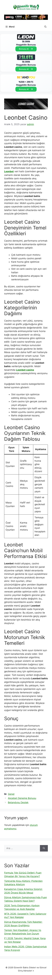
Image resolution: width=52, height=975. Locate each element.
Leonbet (9, 171)
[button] (45, 27)
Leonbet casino (25, 370)
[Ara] (44, 848)
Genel (11, 794)
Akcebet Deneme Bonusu (22, 798)
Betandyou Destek (18, 802)
